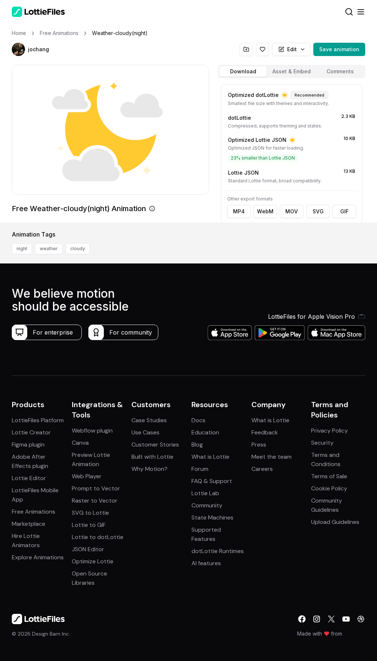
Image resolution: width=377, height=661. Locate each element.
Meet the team (271, 457)
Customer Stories (155, 444)
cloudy (77, 248)
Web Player (87, 476)
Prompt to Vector (96, 488)
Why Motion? (149, 469)
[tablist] (291, 71)
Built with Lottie (152, 457)
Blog (197, 444)
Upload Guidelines (335, 522)
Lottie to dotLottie (97, 537)
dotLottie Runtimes (217, 551)
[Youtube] (346, 619)
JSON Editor (88, 549)
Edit (292, 49)
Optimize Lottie (92, 561)
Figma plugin (28, 444)
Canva (80, 443)
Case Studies (149, 420)
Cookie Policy (329, 488)
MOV (291, 211)
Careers (262, 469)
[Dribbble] (360, 619)
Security (322, 443)
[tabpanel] (291, 152)
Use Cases (145, 432)
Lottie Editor (29, 478)
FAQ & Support (211, 481)
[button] (18, 49)
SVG (318, 211)
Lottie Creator (31, 432)
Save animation (339, 49)
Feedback (264, 432)
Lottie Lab (205, 493)
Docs (198, 420)
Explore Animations (38, 557)
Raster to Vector (94, 500)
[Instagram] (316, 619)
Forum (199, 469)
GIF (344, 211)
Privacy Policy (329, 430)
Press (258, 444)
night (22, 248)
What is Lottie (210, 457)
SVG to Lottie (90, 513)
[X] (331, 619)
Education (205, 432)
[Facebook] (301, 619)
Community (206, 505)
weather (49, 248)
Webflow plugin (92, 430)
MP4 (239, 211)
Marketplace (28, 524)
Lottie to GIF (89, 525)
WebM (265, 211)
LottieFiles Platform (38, 420)
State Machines (212, 517)
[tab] (243, 71)
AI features (206, 563)
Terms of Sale (329, 476)
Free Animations (33, 511)
